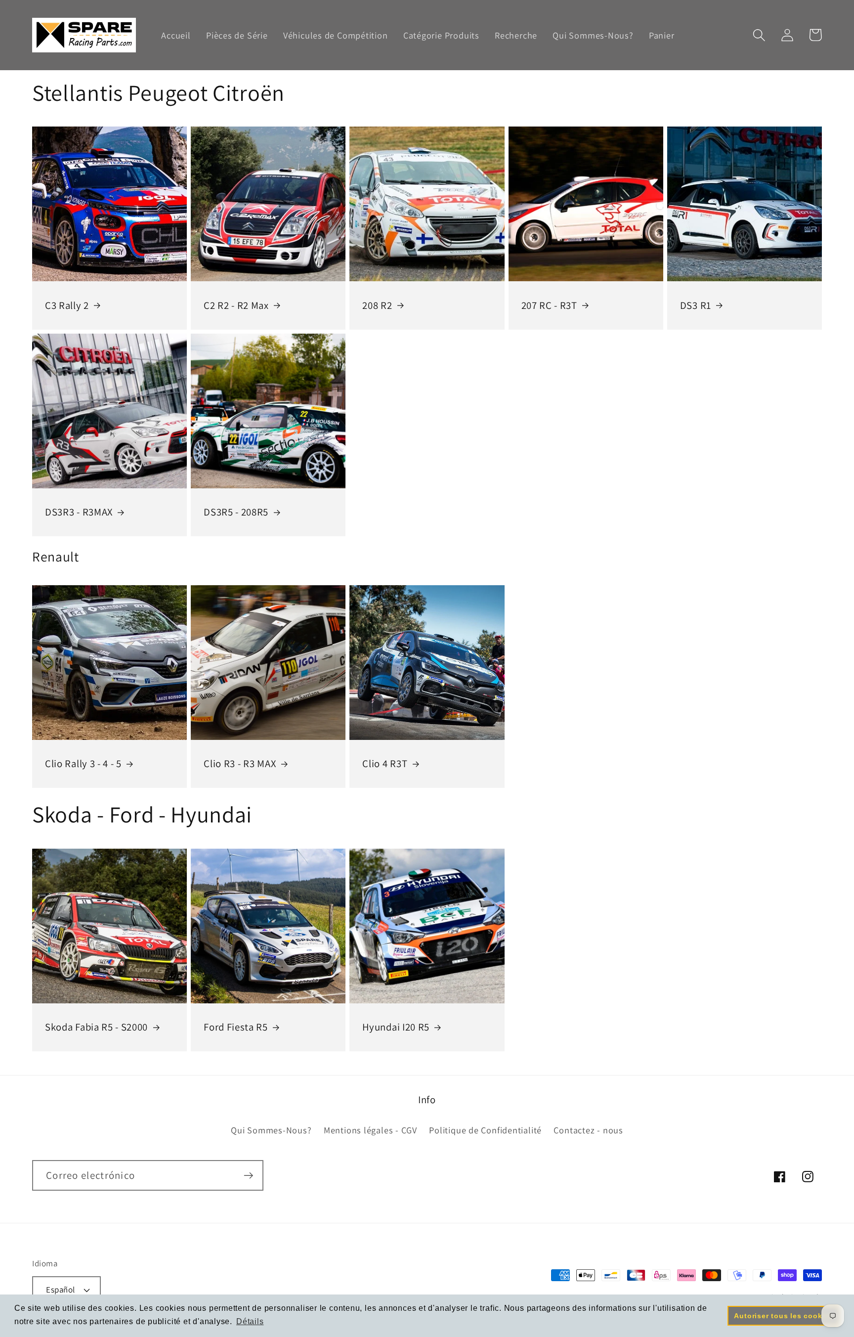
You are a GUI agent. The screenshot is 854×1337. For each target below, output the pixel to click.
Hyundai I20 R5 (395, 1027)
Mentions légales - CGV (370, 1130)
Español (60, 1289)
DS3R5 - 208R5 (236, 512)
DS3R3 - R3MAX (79, 512)
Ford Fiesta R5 (236, 1027)
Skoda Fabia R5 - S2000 (96, 1027)
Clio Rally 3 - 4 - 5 (83, 763)
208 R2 (377, 305)
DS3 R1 (695, 305)
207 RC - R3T (549, 305)
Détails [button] (249, 1321)
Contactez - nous (588, 1130)
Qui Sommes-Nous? (271, 1130)
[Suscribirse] (248, 1175)
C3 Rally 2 (67, 305)
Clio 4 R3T (384, 763)
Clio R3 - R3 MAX (240, 763)
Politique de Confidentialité (485, 1130)
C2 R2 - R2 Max (236, 305)
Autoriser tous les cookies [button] (783, 1316)
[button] (759, 35)
